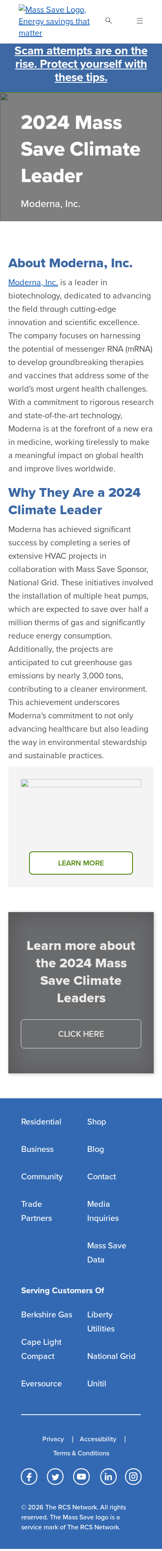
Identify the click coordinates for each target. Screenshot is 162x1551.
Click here (81, 1034)
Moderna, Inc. (33, 283)
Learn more (81, 863)
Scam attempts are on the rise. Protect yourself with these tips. (81, 64)
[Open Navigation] (134, 21)
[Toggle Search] (108, 21)
